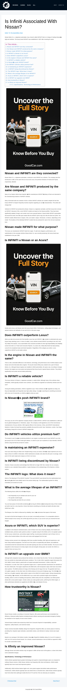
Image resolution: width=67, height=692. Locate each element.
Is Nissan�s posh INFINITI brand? (18, 62)
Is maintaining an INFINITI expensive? (20, 67)
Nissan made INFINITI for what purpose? (20, 51)
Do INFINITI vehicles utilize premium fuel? (20, 64)
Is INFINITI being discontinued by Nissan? (21, 69)
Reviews (15, 5)
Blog (29, 5)
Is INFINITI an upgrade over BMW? (19, 78)
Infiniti (6, 33)
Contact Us (61, 5)
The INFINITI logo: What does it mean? (20, 71)
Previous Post (11, 680)
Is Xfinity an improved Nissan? (17, 82)
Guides (22, 5)
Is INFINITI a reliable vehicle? (16, 60)
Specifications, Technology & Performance (27, 84)
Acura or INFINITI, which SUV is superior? (21, 76)
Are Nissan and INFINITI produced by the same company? (25, 49)
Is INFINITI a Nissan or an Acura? (17, 53)
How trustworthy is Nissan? (16, 80)
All (34, 5)
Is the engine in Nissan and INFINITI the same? (22, 58)
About (55, 5)
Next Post (56, 680)
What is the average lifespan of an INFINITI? (22, 73)
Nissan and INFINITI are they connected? (20, 47)
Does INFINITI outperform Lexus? (17, 55)
